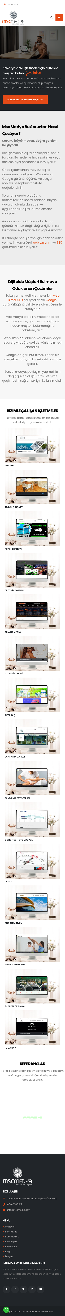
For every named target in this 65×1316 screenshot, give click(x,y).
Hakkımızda (11, 1231)
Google (51, 300)
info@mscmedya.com (18, 1210)
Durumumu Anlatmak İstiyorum (25, 99)
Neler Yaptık (11, 1241)
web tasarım (42, 242)
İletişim (9, 1256)
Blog (7, 1251)
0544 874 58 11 (13, 4)
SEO (59, 242)
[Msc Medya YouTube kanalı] (40, 1289)
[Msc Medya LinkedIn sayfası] (32, 1289)
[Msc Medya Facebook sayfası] (6, 1289)
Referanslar (11, 1246)
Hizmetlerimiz (12, 1236)
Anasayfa (10, 1226)
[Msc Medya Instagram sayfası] (15, 1289)
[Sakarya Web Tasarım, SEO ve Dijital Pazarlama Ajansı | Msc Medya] (13, 18)
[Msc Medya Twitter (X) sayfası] (23, 1289)
